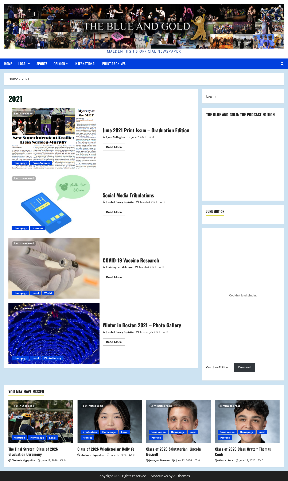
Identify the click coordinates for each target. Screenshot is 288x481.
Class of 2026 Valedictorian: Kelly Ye (105, 449)
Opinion (59, 63)
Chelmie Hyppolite (23, 460)
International (85, 63)
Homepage (20, 163)
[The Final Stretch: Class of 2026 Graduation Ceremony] (40, 421)
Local (22, 63)
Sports (41, 63)
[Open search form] (282, 64)
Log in (211, 96)
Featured (19, 437)
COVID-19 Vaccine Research (54, 268)
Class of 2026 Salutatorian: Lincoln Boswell (173, 451)
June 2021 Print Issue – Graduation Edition (54, 138)
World (48, 293)
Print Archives (113, 63)
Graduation (90, 432)
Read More (115, 148)
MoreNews (159, 476)
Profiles (87, 437)
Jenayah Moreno (159, 460)
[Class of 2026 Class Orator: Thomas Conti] (247, 421)
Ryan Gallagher (115, 137)
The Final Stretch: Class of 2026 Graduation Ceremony (33, 451)
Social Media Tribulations (54, 203)
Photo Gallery (52, 358)
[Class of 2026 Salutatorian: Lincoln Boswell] (178, 421)
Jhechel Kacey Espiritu (120, 202)
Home (8, 63)
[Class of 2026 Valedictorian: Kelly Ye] (109, 421)
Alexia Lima (225, 460)
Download (244, 367)
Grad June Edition (217, 367)
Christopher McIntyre (119, 267)
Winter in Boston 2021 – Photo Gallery (54, 333)
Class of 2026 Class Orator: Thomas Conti (243, 451)
